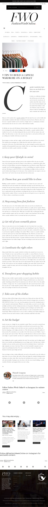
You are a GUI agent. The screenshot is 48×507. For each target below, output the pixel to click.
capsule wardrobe (21, 118)
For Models (24, 32)
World (19, 429)
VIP (25, 3)
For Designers (33, 36)
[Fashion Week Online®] (24, 19)
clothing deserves (6, 300)
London (16, 3)
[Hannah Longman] (7, 377)
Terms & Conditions (35, 500)
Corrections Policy (29, 498)
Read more (6, 446)
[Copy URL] (24, 71)
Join (6, 3)
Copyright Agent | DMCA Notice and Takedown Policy (13, 498)
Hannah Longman (19, 372)
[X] (45, 4)
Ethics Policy (42, 498)
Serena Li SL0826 (21, 428)
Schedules (6, 36)
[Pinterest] (16, 71)
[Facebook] (41, 4)
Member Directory (23, 36)
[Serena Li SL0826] (24, 423)
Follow (43, 392)
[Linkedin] (19, 71)
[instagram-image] (9, 402)
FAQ (40, 36)
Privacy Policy (42, 500)
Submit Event (37, 32)
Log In (33, 3)
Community (13, 36)
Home (3, 3)
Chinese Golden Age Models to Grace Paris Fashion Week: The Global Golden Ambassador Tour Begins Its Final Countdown (8, 431)
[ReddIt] (21, 71)
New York (11, 3)
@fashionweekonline (11, 392)
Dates (30, 32)
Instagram (29, 475)
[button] (4, 28)
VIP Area (7, 32)
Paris (23, 3)
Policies (23, 498)
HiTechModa (31, 40)
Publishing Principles (35, 498)
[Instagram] (43, 4)
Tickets (17, 32)
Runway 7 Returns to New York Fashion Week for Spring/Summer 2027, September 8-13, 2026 (39, 430)
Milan (20, 3)
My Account (29, 3)
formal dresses (18, 167)
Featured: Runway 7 (21, 40)
